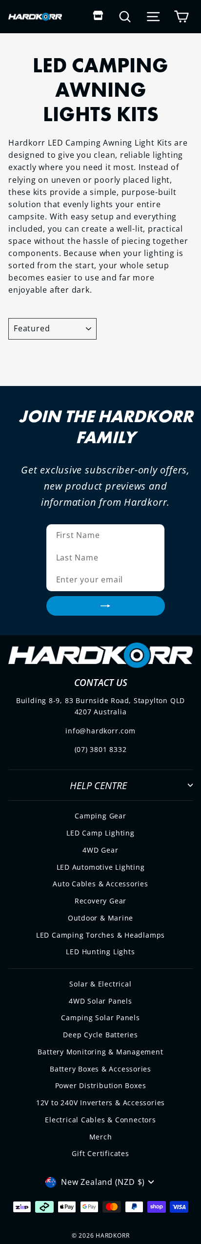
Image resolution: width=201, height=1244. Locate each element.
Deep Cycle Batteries (100, 1034)
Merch (100, 1136)
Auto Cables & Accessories (100, 883)
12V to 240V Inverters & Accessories (100, 1102)
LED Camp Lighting (100, 832)
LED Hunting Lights (100, 951)
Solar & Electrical (100, 983)
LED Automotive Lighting (101, 867)
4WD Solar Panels (100, 1001)
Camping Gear (100, 815)
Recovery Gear (100, 900)
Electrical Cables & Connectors (100, 1119)
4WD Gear (100, 850)
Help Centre (98, 785)
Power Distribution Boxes (100, 1085)
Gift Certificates (100, 1153)
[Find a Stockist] (98, 16)
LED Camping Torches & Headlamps (100, 935)
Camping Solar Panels (100, 1017)
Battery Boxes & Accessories (100, 1068)
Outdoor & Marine (101, 917)
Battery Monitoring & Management (100, 1051)
